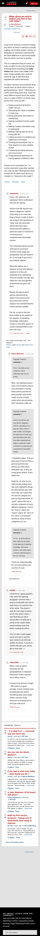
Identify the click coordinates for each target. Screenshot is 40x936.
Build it (8, 345)
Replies (11, 748)
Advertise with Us (31, 10)
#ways (23, 182)
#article (7, 182)
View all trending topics (14, 842)
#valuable (15, 182)
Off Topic (25, 736)
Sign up (34, 3)
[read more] (30, 745)
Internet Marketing (28, 776)
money (18, 345)
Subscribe (16, 32)
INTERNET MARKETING (12, 29)
